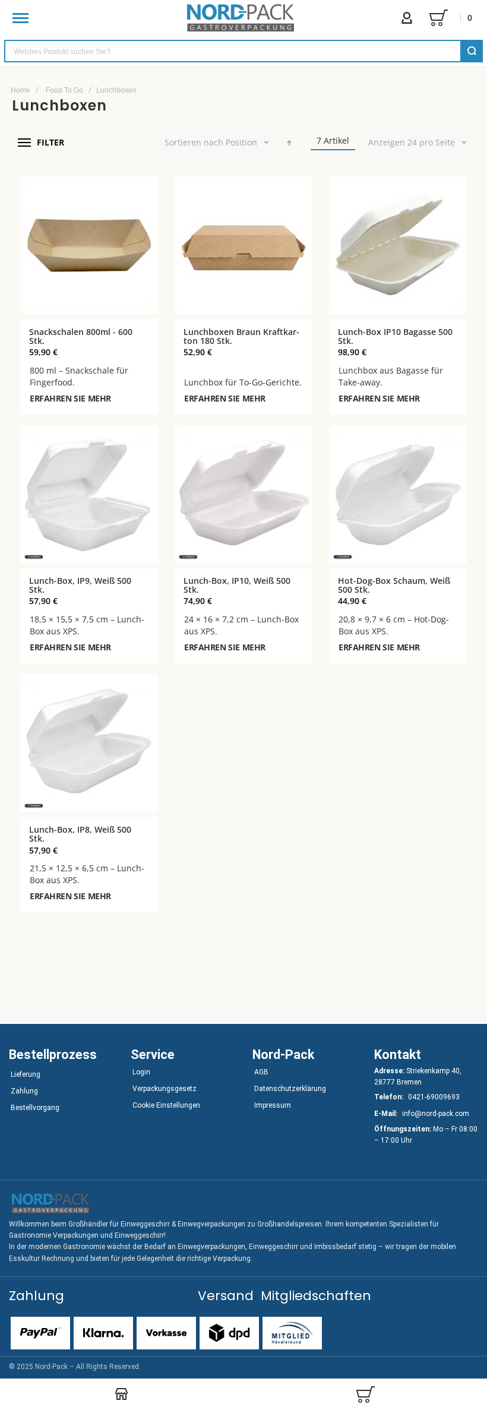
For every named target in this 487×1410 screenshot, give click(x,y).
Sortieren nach (194, 142)
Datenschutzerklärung (290, 1089)
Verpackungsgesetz (164, 1089)
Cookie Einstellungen (166, 1105)
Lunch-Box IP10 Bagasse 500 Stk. (395, 336)
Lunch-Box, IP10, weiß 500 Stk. (237, 585)
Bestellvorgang (35, 1108)
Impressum (272, 1105)
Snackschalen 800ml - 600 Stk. (80, 336)
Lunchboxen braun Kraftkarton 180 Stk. (241, 336)
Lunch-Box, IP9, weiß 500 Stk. (80, 585)
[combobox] (243, 51)
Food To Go (64, 90)
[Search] (471, 51)
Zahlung (24, 1091)
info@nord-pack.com (435, 1113)
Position (241, 142)
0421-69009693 (434, 1097)
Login (141, 1072)
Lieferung (25, 1074)
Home (20, 90)
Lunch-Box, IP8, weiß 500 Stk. (80, 834)
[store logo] (240, 17)
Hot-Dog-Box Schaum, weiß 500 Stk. (394, 585)
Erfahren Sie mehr (70, 398)
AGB (261, 1072)
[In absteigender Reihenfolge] (289, 142)
